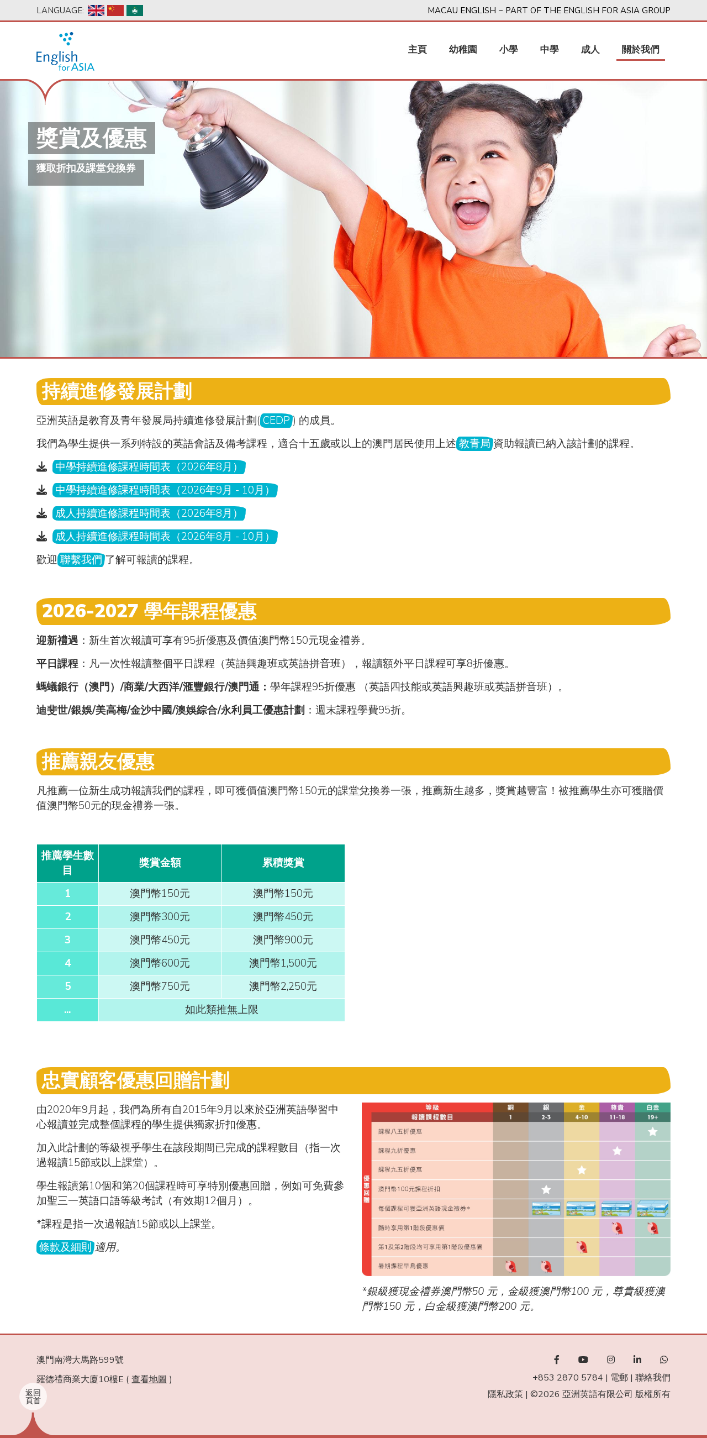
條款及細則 (65, 1247)
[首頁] (65, 51)
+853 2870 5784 (567, 1378)
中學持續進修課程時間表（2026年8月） (149, 467)
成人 (590, 49)
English (96, 10)
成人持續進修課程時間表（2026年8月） (149, 513)
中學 (549, 49)
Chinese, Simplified (115, 10)
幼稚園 (463, 49)
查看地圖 (149, 1379)
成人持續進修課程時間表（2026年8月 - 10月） (165, 536)
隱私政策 (505, 1394)
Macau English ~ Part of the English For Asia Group (549, 10)
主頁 (417, 49)
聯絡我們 (653, 1378)
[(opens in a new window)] (556, 1360)
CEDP (276, 420)
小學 (508, 49)
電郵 (619, 1378)
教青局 (474, 444)
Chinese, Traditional (134, 10)
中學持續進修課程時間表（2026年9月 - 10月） (165, 490)
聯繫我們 (81, 560)
